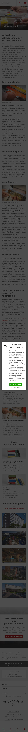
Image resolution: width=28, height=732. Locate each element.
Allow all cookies (16, 384)
